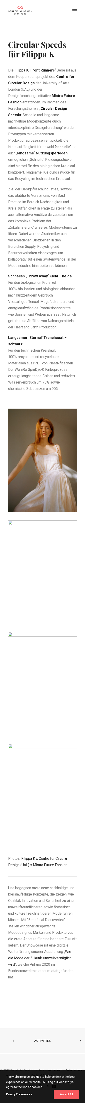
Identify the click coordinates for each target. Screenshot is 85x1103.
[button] (74, 10)
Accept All (66, 1094)
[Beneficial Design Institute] (20, 10)
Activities (42, 1040)
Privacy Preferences (19, 1094)
